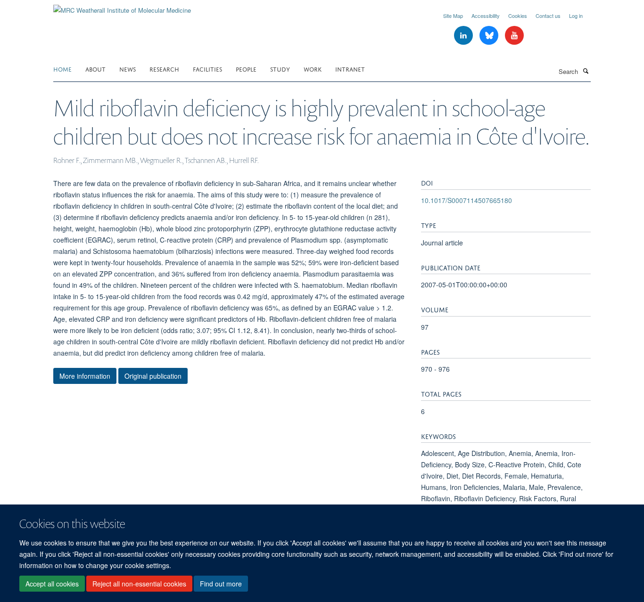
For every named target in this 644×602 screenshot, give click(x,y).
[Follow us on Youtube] (514, 35)
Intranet (350, 68)
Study (280, 68)
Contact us (548, 15)
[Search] (585, 70)
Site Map (453, 15)
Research (164, 68)
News (127, 68)
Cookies (517, 15)
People (246, 68)
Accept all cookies (52, 583)
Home (62, 68)
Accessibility (485, 15)
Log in (576, 15)
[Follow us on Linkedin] (464, 35)
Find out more (221, 583)
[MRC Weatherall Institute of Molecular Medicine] (122, 6)
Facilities (207, 68)
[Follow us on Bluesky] (489, 35)
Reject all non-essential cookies (139, 583)
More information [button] (84, 376)
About (95, 68)
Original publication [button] (153, 376)
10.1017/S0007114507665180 (466, 200)
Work (313, 68)
